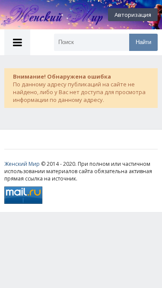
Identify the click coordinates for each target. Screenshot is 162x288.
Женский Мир (22, 164)
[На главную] (47, 15)
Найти (143, 42)
